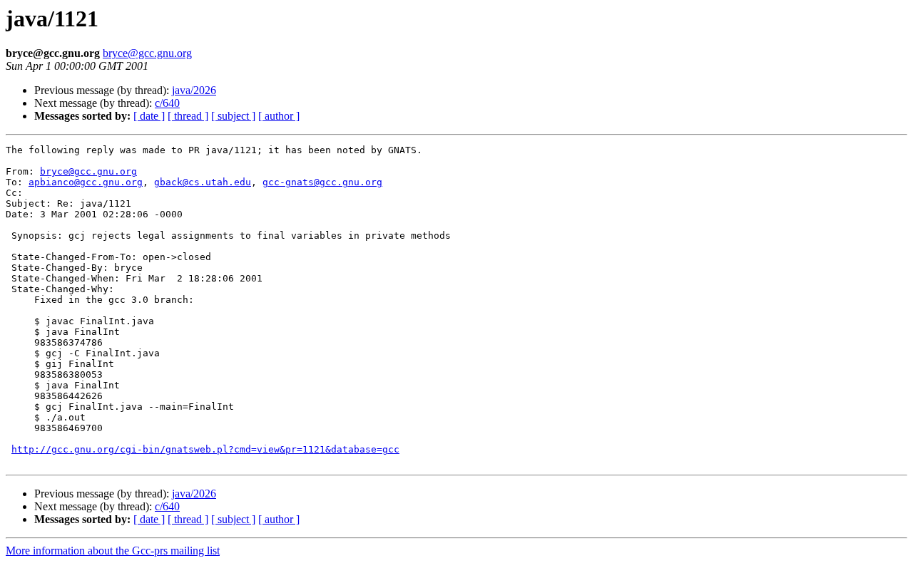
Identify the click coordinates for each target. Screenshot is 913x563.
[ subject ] (233, 116)
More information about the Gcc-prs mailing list (113, 550)
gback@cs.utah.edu (202, 182)
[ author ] (279, 116)
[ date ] (149, 116)
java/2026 (194, 90)
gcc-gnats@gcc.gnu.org (322, 182)
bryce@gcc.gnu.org (147, 53)
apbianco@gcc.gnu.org (86, 182)
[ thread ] (188, 116)
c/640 (167, 103)
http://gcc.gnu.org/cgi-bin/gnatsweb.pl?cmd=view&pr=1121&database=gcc (205, 449)
